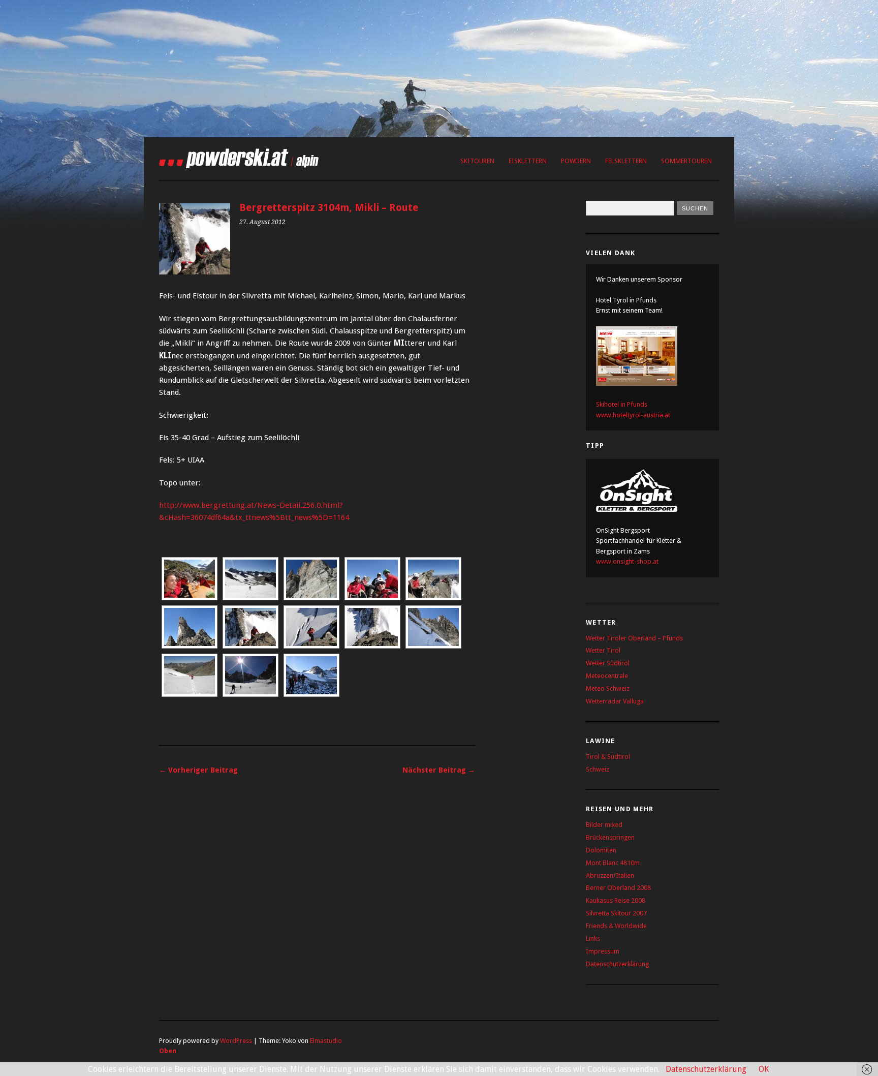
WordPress (236, 1040)
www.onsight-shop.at (627, 561)
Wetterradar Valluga (615, 701)
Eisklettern (528, 161)
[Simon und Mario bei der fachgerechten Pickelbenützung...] (189, 675)
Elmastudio (326, 1040)
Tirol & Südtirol (608, 756)
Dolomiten (601, 850)
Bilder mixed (604, 824)
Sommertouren (686, 161)
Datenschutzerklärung (617, 964)
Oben (167, 1051)
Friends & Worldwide (616, 926)
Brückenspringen (610, 837)
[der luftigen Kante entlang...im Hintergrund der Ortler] (250, 627)
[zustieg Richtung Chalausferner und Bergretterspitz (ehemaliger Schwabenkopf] (311, 675)
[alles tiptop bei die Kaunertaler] (311, 627)
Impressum (602, 951)
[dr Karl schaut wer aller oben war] (433, 579)
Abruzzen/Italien (610, 875)
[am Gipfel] (372, 579)
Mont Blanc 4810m (613, 863)
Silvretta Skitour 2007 (616, 913)
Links (593, 938)
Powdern (576, 161)
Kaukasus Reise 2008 (615, 900)
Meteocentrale (607, 676)
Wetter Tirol (603, 650)
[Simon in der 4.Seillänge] (189, 627)
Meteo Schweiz (608, 688)
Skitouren (477, 161)
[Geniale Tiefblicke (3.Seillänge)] (372, 627)
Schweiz (597, 769)
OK (764, 1069)
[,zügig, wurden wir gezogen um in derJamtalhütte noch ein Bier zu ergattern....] (250, 579)
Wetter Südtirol (608, 663)
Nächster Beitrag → (438, 770)
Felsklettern (626, 161)
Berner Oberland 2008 (618, 887)
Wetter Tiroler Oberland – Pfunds (634, 638)
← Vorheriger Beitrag (198, 770)
